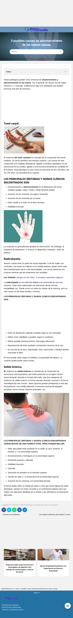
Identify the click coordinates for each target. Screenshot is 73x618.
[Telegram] (24, 510)
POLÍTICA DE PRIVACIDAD (11, 607)
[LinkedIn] (19, 510)
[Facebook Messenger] (9, 510)
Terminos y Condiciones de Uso (12, 609)
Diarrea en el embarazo (11, 514)
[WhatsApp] (14, 510)
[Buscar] (59, 51)
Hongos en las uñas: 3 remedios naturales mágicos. (40, 277)
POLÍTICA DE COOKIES (10, 605)
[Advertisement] (36, 13)
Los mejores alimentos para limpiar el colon (54, 514)
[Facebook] (4, 510)
